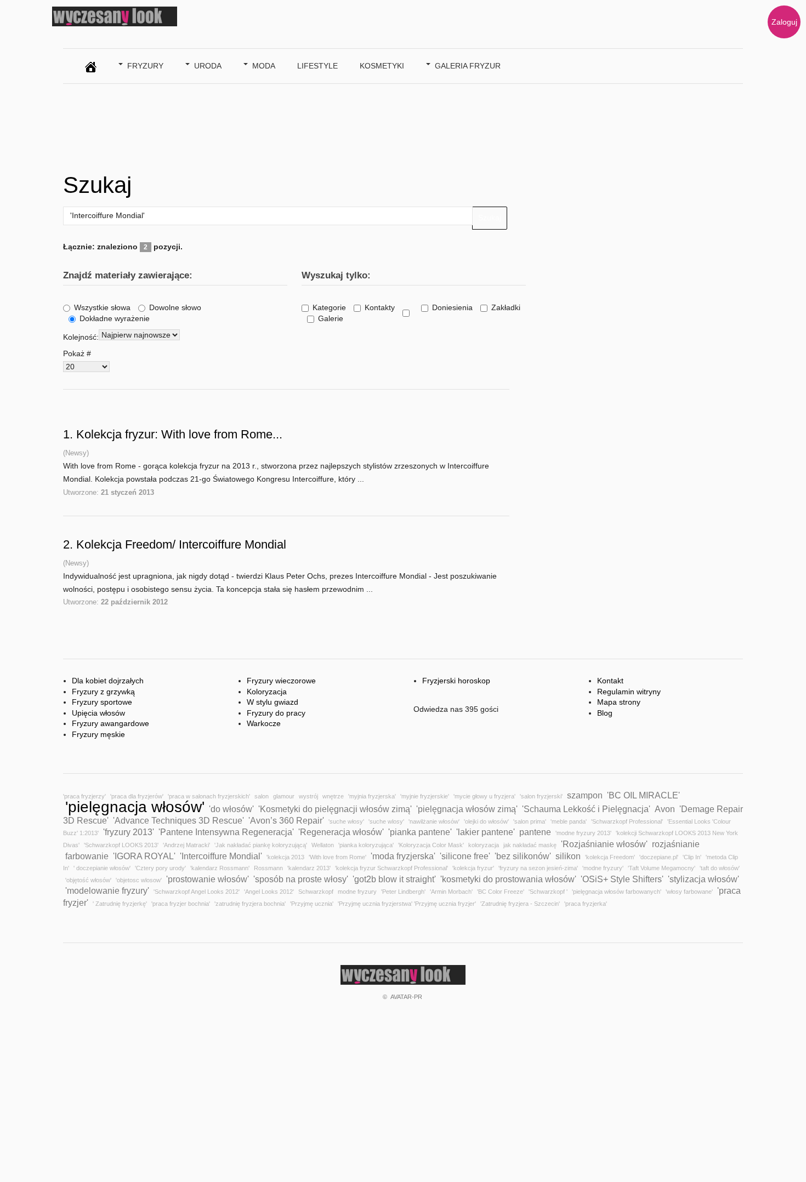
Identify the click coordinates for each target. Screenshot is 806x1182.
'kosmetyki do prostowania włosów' (508, 879)
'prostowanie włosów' (207, 879)
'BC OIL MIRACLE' (643, 795)
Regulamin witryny (629, 691)
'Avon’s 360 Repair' (286, 820)
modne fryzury (357, 891)
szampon (585, 795)
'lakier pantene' (485, 832)
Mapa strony (618, 702)
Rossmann (268, 868)
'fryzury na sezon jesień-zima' (538, 868)
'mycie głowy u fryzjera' (484, 796)
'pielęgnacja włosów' (135, 806)
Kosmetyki (382, 65)
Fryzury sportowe (102, 702)
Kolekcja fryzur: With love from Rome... (179, 434)
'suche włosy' (346, 821)
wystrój (308, 796)
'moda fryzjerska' (403, 856)
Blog (604, 713)
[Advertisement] (262, 125)
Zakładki (505, 307)
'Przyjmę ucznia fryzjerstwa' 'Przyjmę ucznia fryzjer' (407, 903)
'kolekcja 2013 (285, 857)
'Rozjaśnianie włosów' (604, 844)
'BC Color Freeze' (500, 891)
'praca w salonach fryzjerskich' (209, 796)
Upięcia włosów (98, 713)
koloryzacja (483, 845)
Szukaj (489, 217)
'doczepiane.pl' (658, 857)
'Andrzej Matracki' (186, 845)
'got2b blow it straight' (394, 879)
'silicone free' (465, 856)
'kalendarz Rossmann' (219, 868)
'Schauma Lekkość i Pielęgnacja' (586, 809)
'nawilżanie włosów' (433, 821)
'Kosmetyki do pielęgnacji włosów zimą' (335, 809)
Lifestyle (317, 65)
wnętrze (333, 796)
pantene (535, 832)
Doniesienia (452, 307)
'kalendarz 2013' (309, 868)
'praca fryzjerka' (585, 903)
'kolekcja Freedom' (610, 857)
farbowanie (87, 856)
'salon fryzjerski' (541, 796)
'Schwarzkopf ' (548, 891)
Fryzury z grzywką (103, 691)
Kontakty (380, 307)
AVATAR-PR (406, 996)
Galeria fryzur (468, 65)
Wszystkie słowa (102, 307)
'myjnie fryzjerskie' (424, 796)
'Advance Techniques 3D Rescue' (178, 820)
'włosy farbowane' (689, 891)
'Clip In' (692, 857)
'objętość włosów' (88, 880)
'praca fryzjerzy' (84, 796)
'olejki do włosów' (486, 821)
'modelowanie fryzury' (107, 890)
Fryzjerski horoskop (456, 680)
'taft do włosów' (720, 868)
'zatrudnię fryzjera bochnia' (250, 903)
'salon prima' (529, 821)
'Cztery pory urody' (160, 868)
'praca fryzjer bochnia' (180, 903)
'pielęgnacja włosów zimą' (467, 809)
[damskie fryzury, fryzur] (90, 64)
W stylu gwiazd (272, 702)
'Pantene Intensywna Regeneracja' (226, 832)
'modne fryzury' (602, 868)
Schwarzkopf (315, 891)
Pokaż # (77, 353)
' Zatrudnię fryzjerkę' (120, 903)
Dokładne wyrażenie (115, 318)
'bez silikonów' (523, 856)
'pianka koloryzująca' (366, 845)
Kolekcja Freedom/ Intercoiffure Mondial (181, 544)
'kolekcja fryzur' (473, 868)
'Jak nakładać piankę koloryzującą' (260, 845)
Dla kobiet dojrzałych (108, 680)
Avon (665, 809)
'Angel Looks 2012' (269, 891)
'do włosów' (231, 809)
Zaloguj (784, 22)
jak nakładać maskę (530, 845)
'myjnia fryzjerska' (372, 796)
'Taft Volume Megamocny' (661, 868)
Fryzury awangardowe (110, 723)
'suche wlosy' (386, 821)
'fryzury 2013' (128, 832)
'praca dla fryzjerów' (136, 796)
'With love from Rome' (337, 857)
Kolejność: (81, 337)
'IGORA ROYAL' (144, 856)
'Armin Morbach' (451, 891)
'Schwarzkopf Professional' (627, 821)
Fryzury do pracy (276, 713)
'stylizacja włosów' (703, 879)
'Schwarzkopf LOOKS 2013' (121, 845)
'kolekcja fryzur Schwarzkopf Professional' (391, 868)
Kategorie (329, 307)
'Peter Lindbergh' (403, 891)
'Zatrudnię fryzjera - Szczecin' (520, 903)
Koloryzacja (267, 691)
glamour (283, 796)
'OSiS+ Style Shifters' (622, 879)
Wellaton (322, 845)
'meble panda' (568, 821)
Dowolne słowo (175, 307)
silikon (568, 856)
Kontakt (610, 680)
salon (261, 796)
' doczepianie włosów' (101, 868)
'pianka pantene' (420, 832)
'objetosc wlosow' (139, 880)
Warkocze (264, 723)
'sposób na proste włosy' (300, 879)
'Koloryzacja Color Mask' (431, 845)
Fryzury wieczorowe (281, 680)
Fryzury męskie (98, 734)
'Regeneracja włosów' (341, 832)
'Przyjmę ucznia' (311, 903)
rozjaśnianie (676, 844)
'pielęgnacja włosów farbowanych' (616, 891)
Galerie (330, 318)
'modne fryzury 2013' (583, 833)
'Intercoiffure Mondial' (221, 856)
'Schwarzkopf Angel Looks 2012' (197, 891)
